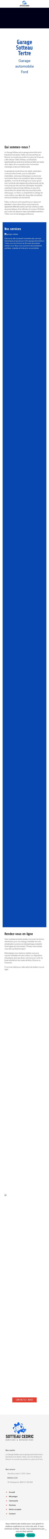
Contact (12, 1514)
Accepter (20, 1535)
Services (12, 1505)
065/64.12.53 (12, 1478)
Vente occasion (15, 1509)
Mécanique (20, 263)
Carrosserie (13, 1501)
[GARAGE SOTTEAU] (24, 4)
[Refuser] (46, 1529)
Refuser (31, 1535)
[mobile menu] (45, 4)
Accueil (12, 1492)
